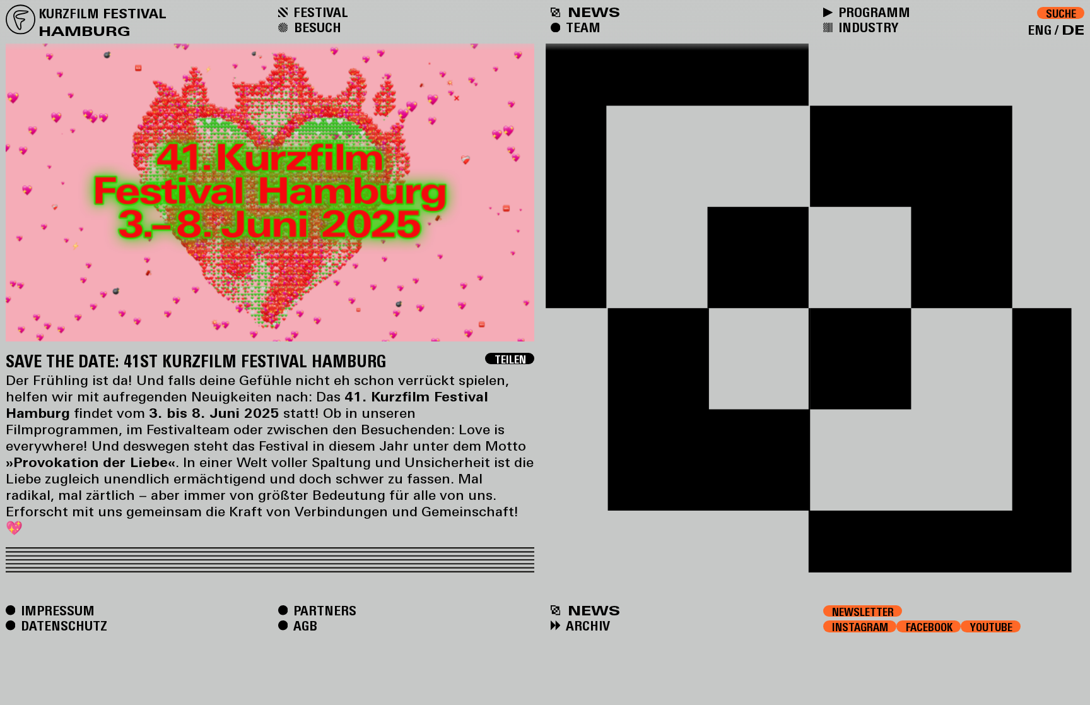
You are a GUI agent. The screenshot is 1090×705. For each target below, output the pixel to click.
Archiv (586, 625)
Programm (872, 12)
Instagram (860, 626)
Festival (319, 12)
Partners (323, 610)
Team (582, 27)
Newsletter (863, 611)
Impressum (56, 610)
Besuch (316, 27)
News (591, 610)
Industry (866, 27)
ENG (1040, 29)
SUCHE (1061, 14)
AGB (303, 625)
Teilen (510, 359)
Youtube (991, 626)
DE (1073, 29)
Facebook (929, 626)
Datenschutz (62, 625)
